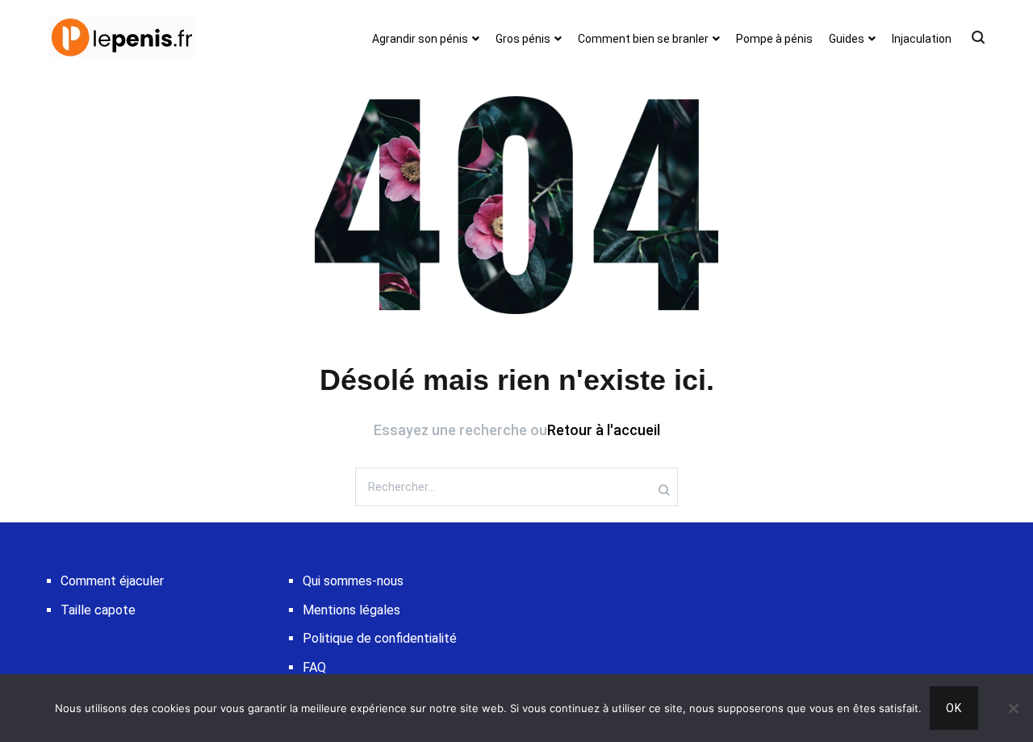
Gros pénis (523, 38)
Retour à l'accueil (603, 429)
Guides (846, 38)
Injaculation (921, 38)
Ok (954, 708)
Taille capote (98, 610)
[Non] (1013, 708)
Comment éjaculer (112, 581)
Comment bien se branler (643, 38)
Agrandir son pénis (420, 38)
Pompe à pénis (774, 38)
